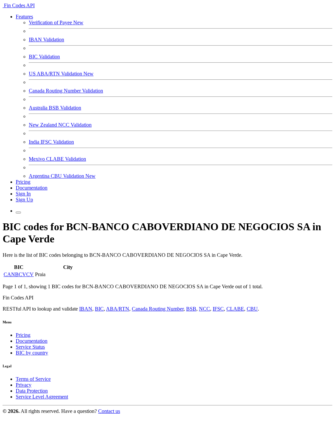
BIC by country (32, 353)
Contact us (109, 411)
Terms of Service (33, 379)
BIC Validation (44, 56)
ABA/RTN (117, 309)
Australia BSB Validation (55, 108)
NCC (204, 309)
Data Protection (32, 391)
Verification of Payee (56, 22)
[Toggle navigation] (18, 213)
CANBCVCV (19, 274)
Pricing (23, 182)
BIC (99, 309)
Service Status (30, 347)
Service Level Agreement (42, 396)
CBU (252, 309)
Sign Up (24, 199)
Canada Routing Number (158, 309)
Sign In (23, 193)
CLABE (235, 309)
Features (24, 16)
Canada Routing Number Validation (66, 90)
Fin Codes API (19, 5)
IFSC (218, 309)
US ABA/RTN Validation (61, 73)
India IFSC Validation (51, 142)
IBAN (85, 309)
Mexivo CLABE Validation (57, 159)
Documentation (31, 188)
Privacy (23, 385)
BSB (191, 309)
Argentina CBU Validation (62, 176)
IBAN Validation (46, 39)
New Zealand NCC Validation (60, 125)
